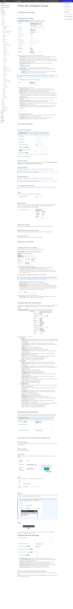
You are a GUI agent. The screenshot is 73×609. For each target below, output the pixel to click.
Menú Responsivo (4, 109)
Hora (4, 65)
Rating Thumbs (6, 86)
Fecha (4, 64)
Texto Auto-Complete (7, 80)
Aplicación (4, 93)
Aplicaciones (3, 12)
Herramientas (3, 110)
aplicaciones (29, 1)
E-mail (4, 56)
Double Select (6, 73)
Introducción (3, 3)
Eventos (4, 89)
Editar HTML (5, 60)
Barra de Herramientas (6, 32)
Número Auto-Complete (7, 81)
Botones (4, 92)
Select (4, 72)
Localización (5, 61)
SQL (3, 33)
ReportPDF (3, 104)
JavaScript (4, 35)
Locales (2, 114)
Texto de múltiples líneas (7, 44)
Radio (4, 76)
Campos (4, 40)
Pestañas (3, 21)
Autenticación (5, 39)
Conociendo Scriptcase (5, 7)
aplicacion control (36, 1)
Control (3, 24)
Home (24, 1)
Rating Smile (5, 85)
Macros (2, 122)
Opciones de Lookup (68, 9)
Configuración (5, 27)
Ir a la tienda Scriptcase (66, 1)
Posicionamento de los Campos (7, 31)
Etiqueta (5, 51)
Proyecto (2, 9)
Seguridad (4, 36)
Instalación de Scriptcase (5, 5)
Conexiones (3, 11)
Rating (4, 84)
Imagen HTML (6, 50)
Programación (5, 96)
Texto (4, 43)
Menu (3, 100)
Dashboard (3, 23)
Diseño (2, 112)
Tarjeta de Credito (6, 54)
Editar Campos (5, 28)
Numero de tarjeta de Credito (7, 53)
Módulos (2, 116)
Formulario (3, 20)
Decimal (5, 47)
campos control (44, 1)
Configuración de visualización (67, 12)
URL (4, 57)
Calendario (3, 106)
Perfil (4, 77)
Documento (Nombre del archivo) (7, 70)
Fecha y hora (5, 66)
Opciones (3, 15)
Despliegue (3, 120)
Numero (5, 46)
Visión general (4, 14)
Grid (2, 17)
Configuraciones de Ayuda (68, 14)
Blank (3, 99)
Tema (4, 62)
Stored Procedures (4, 107)
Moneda (5, 48)
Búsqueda (3, 103)
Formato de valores (67, 7)
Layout (4, 88)
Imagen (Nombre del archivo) (7, 68)
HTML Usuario (5, 97)
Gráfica (3, 18)
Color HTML (5, 58)
